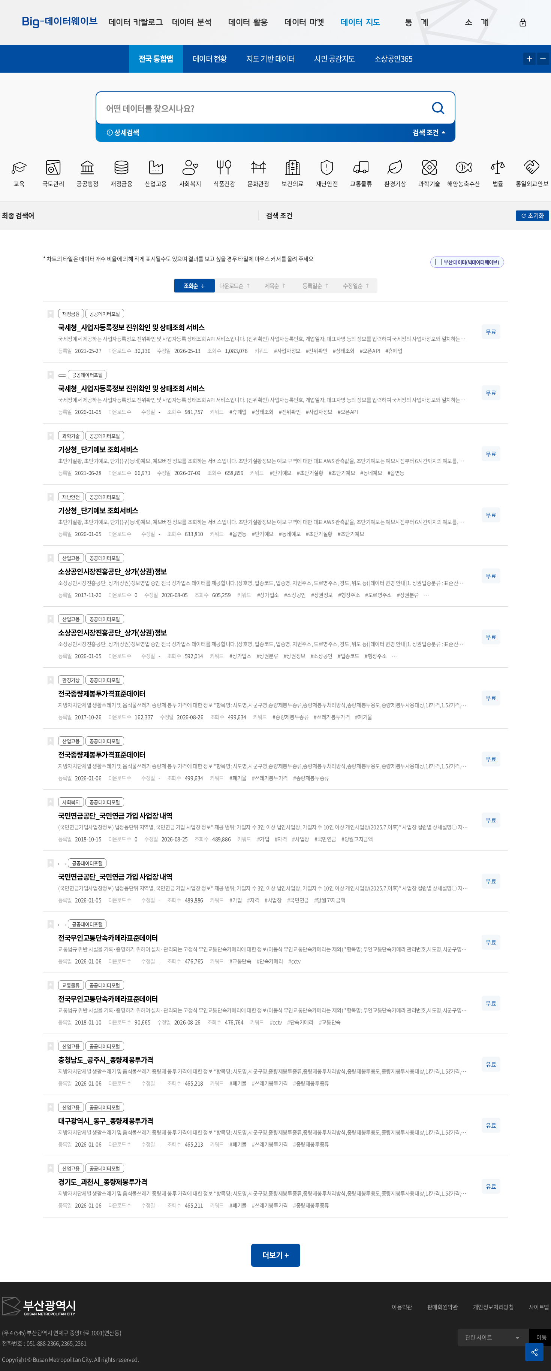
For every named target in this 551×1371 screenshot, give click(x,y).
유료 (491, 1064)
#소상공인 (295, 594)
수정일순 (352, 286)
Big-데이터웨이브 (59, 22)
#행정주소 (349, 594)
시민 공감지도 (334, 58)
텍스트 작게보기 (543, 59)
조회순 (191, 286)
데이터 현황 (210, 58)
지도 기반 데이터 (270, 58)
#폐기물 (363, 717)
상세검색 (126, 132)
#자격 (281, 839)
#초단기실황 (310, 472)
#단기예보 (281, 472)
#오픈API (370, 350)
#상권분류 (408, 594)
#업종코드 (348, 655)
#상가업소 (268, 594)
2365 (67, 1343)
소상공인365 (393, 58)
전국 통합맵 (156, 58)
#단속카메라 (270, 961)
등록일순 (312, 286)
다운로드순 (231, 286)
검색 (440, 108)
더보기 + (275, 1255)
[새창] (38, 1307)
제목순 (272, 286)
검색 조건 (426, 132)
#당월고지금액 (357, 839)
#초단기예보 (342, 472)
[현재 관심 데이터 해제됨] (50, 314)
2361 (81, 1343)
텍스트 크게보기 (529, 59)
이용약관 (402, 1307)
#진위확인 (317, 350)
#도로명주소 (378, 594)
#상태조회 (344, 350)
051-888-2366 (43, 1343)
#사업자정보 (287, 350)
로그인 (523, 22)
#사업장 (300, 839)
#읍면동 (396, 472)
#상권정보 (322, 594)
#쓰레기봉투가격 (332, 717)
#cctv (294, 961)
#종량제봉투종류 (290, 717)
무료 (491, 331)
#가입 (263, 839)
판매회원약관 (442, 1307)
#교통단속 (240, 961)
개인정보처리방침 (493, 1307)
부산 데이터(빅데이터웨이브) (471, 262)
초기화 (536, 215)
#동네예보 (371, 472)
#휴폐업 (394, 350)
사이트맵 (539, 1307)
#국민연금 (325, 839)
